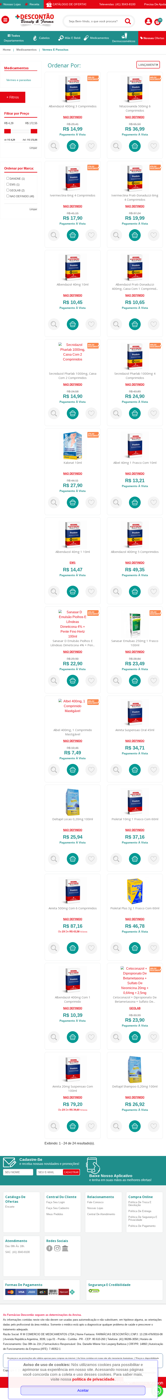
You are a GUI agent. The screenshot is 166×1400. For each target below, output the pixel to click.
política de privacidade (93, 1379)
